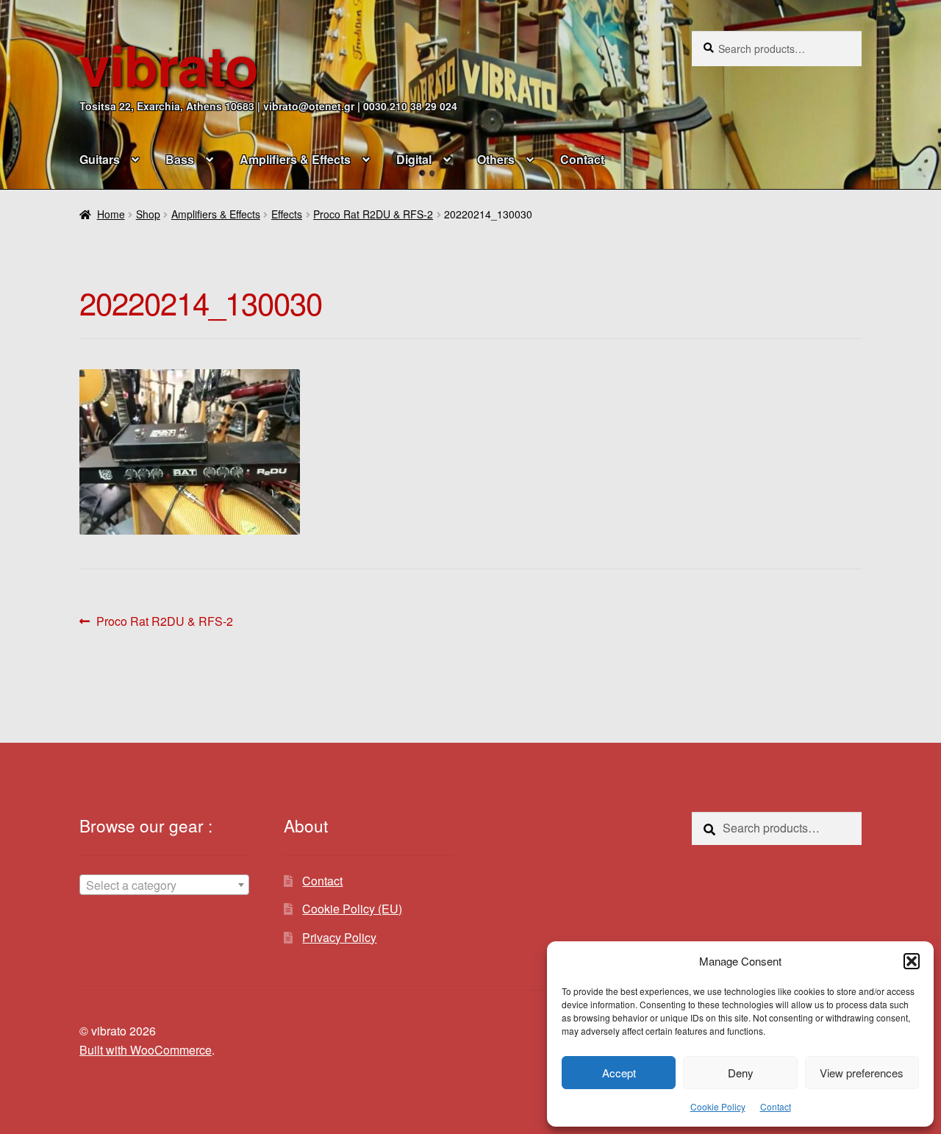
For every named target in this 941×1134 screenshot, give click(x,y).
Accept (619, 1072)
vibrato (168, 64)
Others (496, 159)
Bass (179, 159)
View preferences (862, 1072)
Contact (775, 1106)
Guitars (99, 159)
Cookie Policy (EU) (352, 908)
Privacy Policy (339, 937)
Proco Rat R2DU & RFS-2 (373, 214)
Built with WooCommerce (145, 1049)
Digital (414, 159)
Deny (741, 1072)
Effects (286, 214)
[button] (911, 961)
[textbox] (164, 885)
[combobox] (164, 884)
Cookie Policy (717, 1106)
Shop (148, 214)
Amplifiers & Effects (295, 159)
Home (111, 214)
